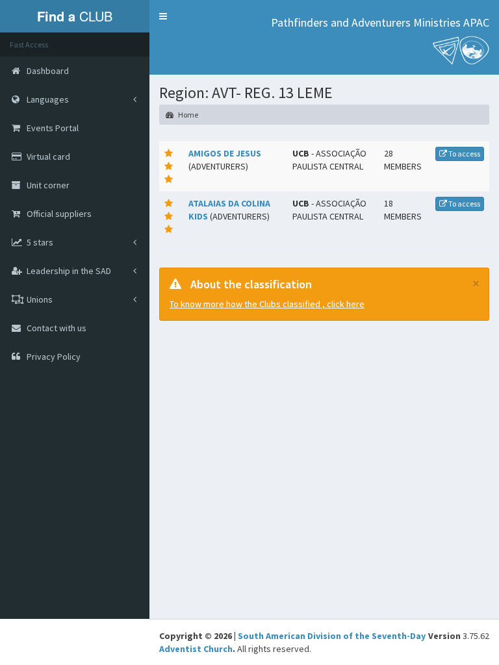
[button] (163, 16)
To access (463, 153)
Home (187, 114)
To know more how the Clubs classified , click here (267, 304)
